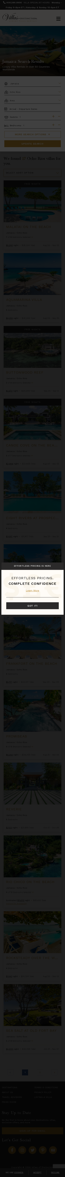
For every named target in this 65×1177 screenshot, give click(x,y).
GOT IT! (32, 605)
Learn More (32, 590)
